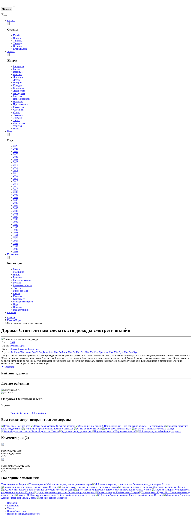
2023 (15, 154)
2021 (15, 159)
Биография (18, 66)
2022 (15, 157)
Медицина (18, 272)
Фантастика (19, 123)
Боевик (17, 69)
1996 (15, 224)
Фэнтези (17, 126)
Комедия (17, 85)
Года (9, 131)
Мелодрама (19, 93)
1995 (15, 227)
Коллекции (13, 254)
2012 (15, 184)
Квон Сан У (32, 352)
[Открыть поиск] (14, 6)
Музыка (17, 282)
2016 (15, 173)
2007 (15, 197)
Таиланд (17, 43)
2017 (15, 170)
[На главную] (7, 6)
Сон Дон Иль (101, 352)
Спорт (16, 112)
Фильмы (11, 312)
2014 (15, 178)
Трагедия (17, 288)
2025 (15, 148)
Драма (16, 80)
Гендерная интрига (23, 301)
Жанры (11, 51)
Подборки (12, 503)
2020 (15, 162)
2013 (15, 181)
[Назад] (8, 23)
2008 (15, 194)
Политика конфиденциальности (23, 513)
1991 (15, 232)
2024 (15, 151)
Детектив (18, 77)
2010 (15, 189)
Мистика (17, 96)
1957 (15, 246)
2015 (15, 176)
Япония (17, 38)
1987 (15, 235)
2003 (15, 208)
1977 (15, 238)
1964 (15, 240)
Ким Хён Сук (116, 352)
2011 (15, 186)
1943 (15, 251)
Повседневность (21, 99)
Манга (16, 269)
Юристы (17, 296)
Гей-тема (17, 74)
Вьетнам (17, 46)
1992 (15, 230)
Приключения (20, 104)
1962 (15, 243)
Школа (16, 128)
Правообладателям (16, 511)
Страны (11, 20)
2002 (15, 211)
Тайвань (17, 40)
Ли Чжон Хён (17, 352)
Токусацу (18, 115)
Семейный (18, 109)
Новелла (17, 307)
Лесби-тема (19, 90)
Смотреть (9, 367)
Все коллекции (20, 309)
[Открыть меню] (2, 13)
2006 (15, 200)
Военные (17, 71)
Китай (16, 35)
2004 (15, 205)
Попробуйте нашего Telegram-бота (28, 413)
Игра (15, 304)
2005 (15, 203)
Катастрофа (19, 299)
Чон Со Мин (60, 352)
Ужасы (16, 120)
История (17, 82)
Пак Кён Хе (87, 352)
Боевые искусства (22, 280)
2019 (15, 165)
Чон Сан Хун (131, 352)
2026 (15, 146)
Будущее (17, 277)
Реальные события (22, 285)
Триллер (17, 117)
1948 (15, 249)
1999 (15, 219)
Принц (16, 274)
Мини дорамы (20, 291)
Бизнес (16, 293)
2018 (15, 167)
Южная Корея (20, 48)
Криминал (18, 88)
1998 (15, 222)
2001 (15, 213)
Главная (11, 317)
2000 (15, 216)
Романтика (18, 107)
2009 (15, 192)
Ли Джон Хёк (46, 352)
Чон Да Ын (74, 352)
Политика (18, 101)
